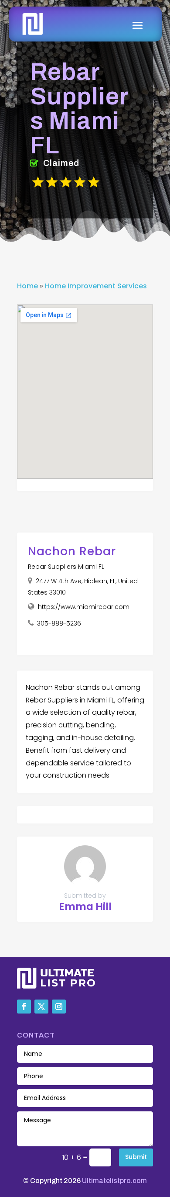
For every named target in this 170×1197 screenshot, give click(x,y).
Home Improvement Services (96, 286)
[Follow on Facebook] (24, 1007)
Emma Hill (85, 906)
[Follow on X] (41, 1007)
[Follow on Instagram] (59, 1007)
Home (27, 286)
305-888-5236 (59, 623)
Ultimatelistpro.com (114, 1180)
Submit (136, 1156)
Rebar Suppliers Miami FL (66, 566)
